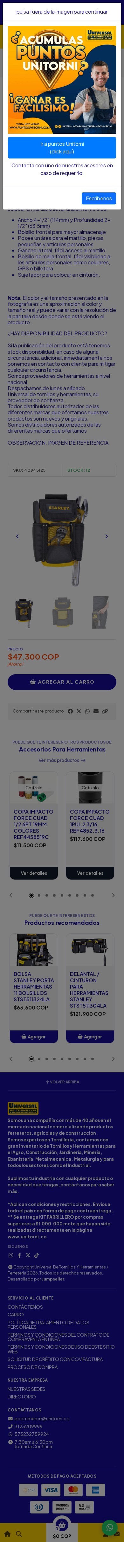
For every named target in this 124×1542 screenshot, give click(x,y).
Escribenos (99, 198)
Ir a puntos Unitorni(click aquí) (62, 147)
